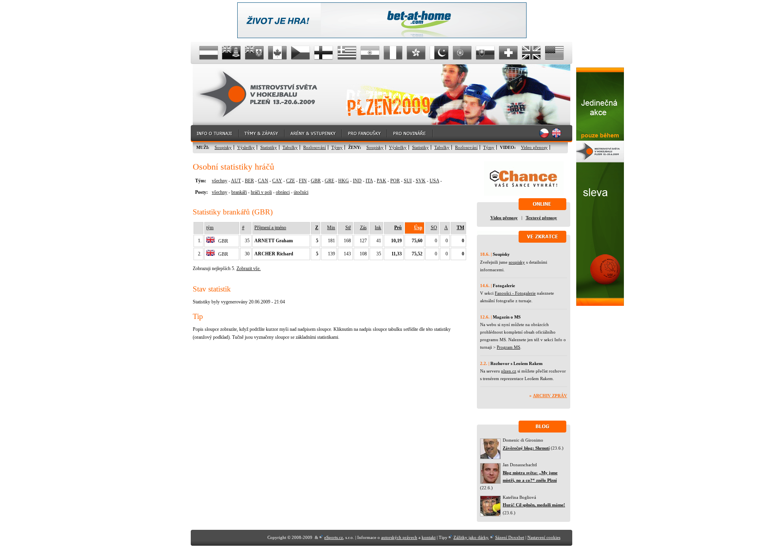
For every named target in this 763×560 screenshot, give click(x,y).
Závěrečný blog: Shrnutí (526, 448)
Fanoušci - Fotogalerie (515, 293)
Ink (378, 227)
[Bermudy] (254, 53)
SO (434, 227)
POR (395, 180)
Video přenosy (534, 147)
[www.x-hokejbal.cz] (600, 304)
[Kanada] (277, 53)
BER (249, 180)
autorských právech (399, 537)
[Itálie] (393, 53)
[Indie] (370, 53)
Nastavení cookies (543, 537)
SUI (408, 180)
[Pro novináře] (410, 133)
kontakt (429, 537)
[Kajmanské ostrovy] (231, 53)
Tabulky (290, 147)
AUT (236, 180)
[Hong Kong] (416, 53)
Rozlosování (314, 147)
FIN (303, 180)
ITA (369, 180)
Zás (363, 227)
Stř (348, 227)
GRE (329, 180)
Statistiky (268, 147)
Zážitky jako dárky (470, 537)
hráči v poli (261, 192)
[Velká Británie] (531, 53)
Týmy (337, 147)
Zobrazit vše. (248, 268)
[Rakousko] (208, 53)
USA (434, 180)
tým (209, 227)
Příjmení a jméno (270, 227)
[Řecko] (346, 53)
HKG (343, 180)
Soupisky (223, 147)
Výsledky (246, 147)
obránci (283, 192)
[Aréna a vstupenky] (313, 133)
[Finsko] (323, 53)
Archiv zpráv (550, 395)
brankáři (239, 192)
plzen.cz (508, 371)
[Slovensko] (485, 53)
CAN (263, 180)
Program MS (508, 347)
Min (331, 227)
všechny (219, 180)
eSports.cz (333, 537)
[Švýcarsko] (508, 53)
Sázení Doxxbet (509, 537)
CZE (290, 180)
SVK (421, 180)
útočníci (301, 192)
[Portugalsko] (462, 53)
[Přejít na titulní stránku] (264, 94)
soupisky (517, 262)
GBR (316, 180)
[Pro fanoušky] (364, 133)
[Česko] (300, 53)
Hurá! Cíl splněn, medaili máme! (534, 504)
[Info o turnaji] (215, 133)
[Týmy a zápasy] (262, 133)
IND (357, 180)
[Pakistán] (439, 53)
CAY (277, 180)
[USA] (554, 53)
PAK (381, 180)
